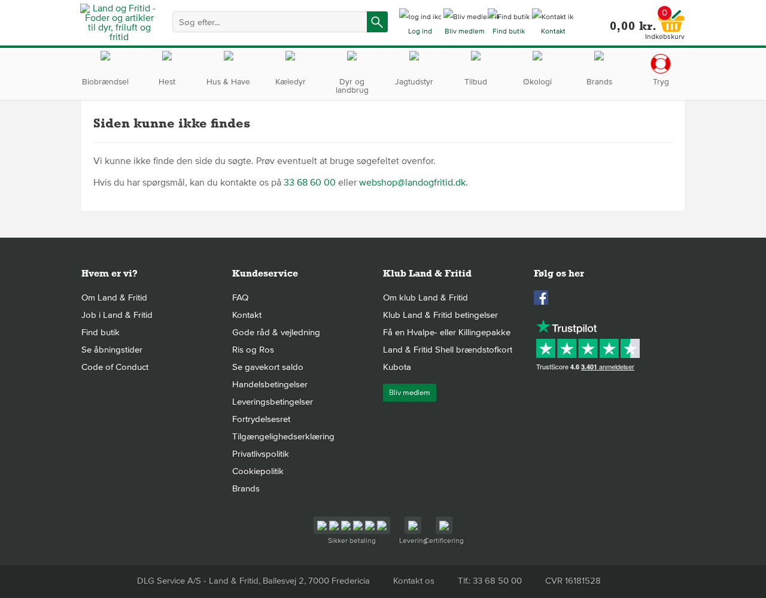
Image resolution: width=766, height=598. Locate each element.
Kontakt (247, 314)
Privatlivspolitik (260, 453)
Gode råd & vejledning (276, 332)
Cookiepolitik (258, 471)
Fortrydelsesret (261, 419)
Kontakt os (413, 580)
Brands (246, 488)
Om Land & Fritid (114, 297)
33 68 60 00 (310, 183)
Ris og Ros (253, 349)
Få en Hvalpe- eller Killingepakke (446, 332)
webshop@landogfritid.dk (412, 183)
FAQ (240, 297)
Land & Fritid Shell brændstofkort (447, 349)
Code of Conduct (114, 367)
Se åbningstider (111, 349)
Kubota (397, 367)
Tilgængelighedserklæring (283, 436)
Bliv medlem (409, 392)
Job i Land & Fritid (117, 314)
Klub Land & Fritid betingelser (440, 314)
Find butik (100, 332)
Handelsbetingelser (270, 384)
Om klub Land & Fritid (425, 297)
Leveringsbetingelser (272, 401)
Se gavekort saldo (267, 367)
